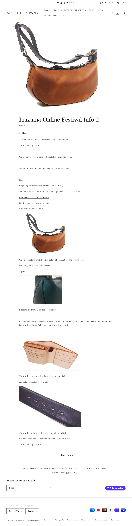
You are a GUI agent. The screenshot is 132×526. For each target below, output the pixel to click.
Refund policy (47, 520)
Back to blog (67, 455)
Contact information (102, 520)
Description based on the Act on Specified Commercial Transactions (66, 468)
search (25, 468)
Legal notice (115, 520)
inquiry (33, 468)
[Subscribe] (50, 488)
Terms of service (73, 520)
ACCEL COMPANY (19, 520)
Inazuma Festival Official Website (34, 197)
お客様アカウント (73, 473)
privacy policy (101, 468)
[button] (57, 10)
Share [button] (24, 133)
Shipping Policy (57, 473)
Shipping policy (86, 520)
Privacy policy (60, 520)
